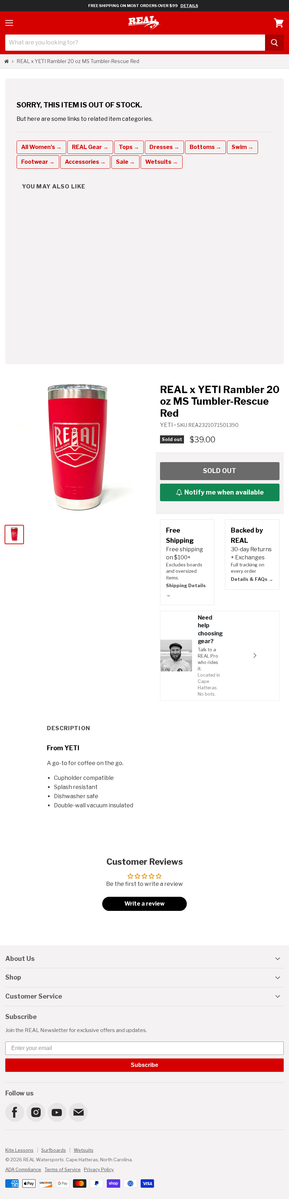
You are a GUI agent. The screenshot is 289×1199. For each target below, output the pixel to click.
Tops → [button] (129, 147)
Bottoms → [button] (205, 147)
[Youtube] (56, 1112)
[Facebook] (14, 1112)
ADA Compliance (23, 1169)
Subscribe (144, 1065)
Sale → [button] (125, 162)
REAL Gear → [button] (90, 147)
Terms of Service (62, 1169)
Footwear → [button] (38, 162)
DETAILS (189, 5)
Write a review (144, 903)
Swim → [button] (242, 147)
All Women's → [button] (41, 147)
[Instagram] (35, 1112)
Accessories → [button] (85, 162)
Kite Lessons (19, 1150)
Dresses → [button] (164, 147)
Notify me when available (224, 492)
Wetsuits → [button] (161, 162)
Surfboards (53, 1150)
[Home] (6, 61)
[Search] (274, 43)
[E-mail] (77, 1112)
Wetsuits (83, 1150)
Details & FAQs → (252, 579)
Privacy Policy (99, 1169)
